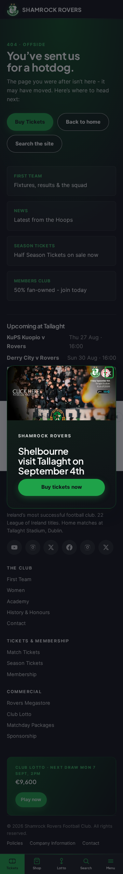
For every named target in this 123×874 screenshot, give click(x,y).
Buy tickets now (61, 487)
